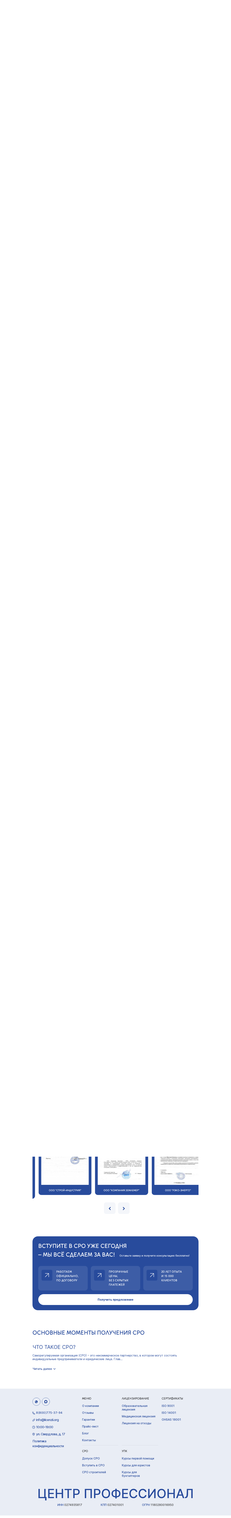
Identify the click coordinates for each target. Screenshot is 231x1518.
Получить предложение (115, 1299)
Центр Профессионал (115, 1493)
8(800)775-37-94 (49, 1412)
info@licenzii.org (47, 1420)
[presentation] (110, 1208)
